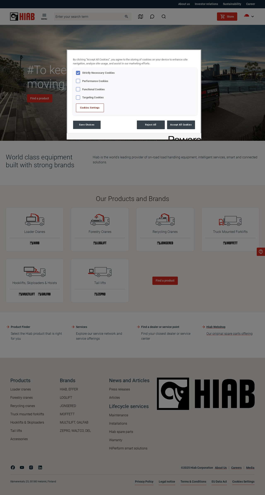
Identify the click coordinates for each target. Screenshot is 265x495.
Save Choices (87, 124)
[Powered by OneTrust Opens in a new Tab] (183, 137)
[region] (134, 94)
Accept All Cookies (181, 124)
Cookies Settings (90, 107)
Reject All (150, 124)
